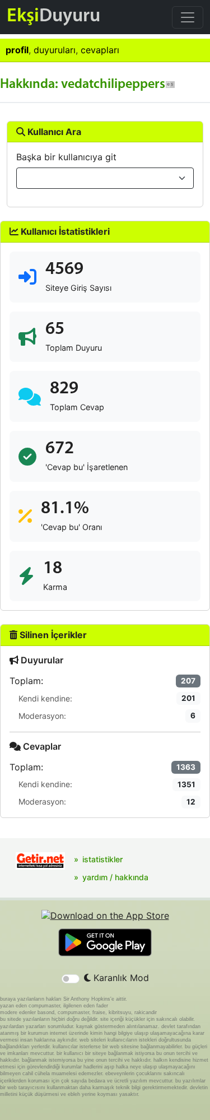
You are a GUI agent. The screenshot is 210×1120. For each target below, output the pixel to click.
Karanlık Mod (120, 977)
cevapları (100, 49)
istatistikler (102, 859)
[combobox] (105, 178)
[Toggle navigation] (187, 17)
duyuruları (55, 49)
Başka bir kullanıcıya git (66, 156)
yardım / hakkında (115, 877)
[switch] (71, 978)
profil (17, 49)
